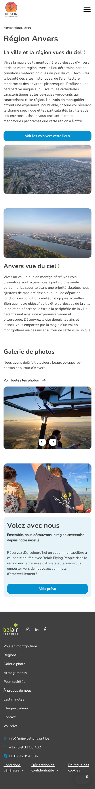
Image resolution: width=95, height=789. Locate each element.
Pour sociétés (14, 681)
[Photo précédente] (42, 442)
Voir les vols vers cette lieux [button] (47, 135)
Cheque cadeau (16, 708)
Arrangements (15, 672)
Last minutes (14, 699)
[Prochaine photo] (52, 442)
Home (7, 27)
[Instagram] (28, 629)
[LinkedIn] (37, 629)
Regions (10, 655)
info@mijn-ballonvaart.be (29, 738)
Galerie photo (14, 663)
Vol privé (11, 726)
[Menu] (87, 9)
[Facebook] (45, 629)
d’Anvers (82, 62)
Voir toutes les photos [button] (21, 380)
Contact (10, 717)
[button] (83, 779)
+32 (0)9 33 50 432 (25, 747)
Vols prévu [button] (47, 588)
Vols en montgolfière (20, 646)
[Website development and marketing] (47, 775)
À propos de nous (18, 690)
